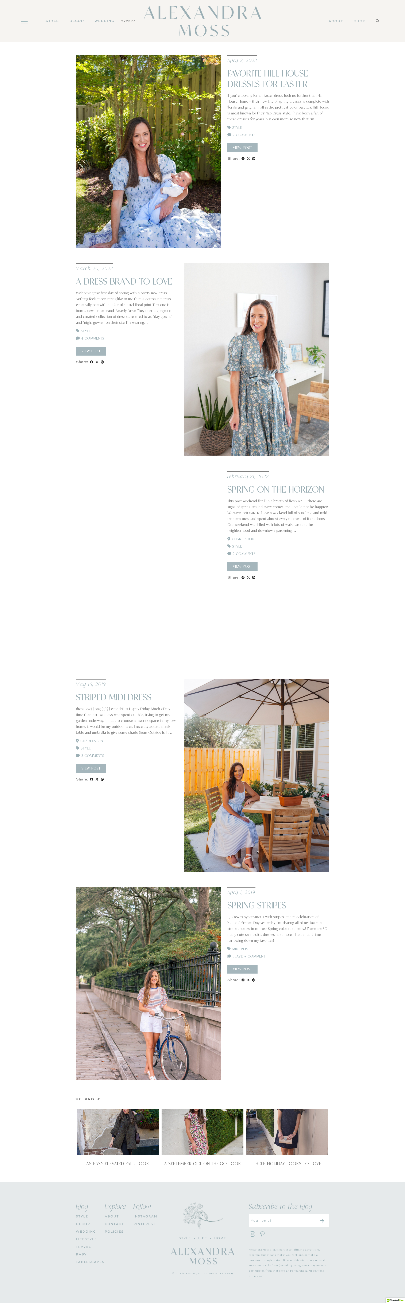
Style (52, 21)
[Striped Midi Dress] (256, 775)
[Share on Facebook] (243, 158)
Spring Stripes (256, 906)
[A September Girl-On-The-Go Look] (202, 1132)
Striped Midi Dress (113, 698)
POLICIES (114, 1231)
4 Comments (92, 338)
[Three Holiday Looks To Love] (287, 1132)
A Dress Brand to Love (124, 282)
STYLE (82, 1216)
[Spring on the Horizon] (148, 567)
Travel (83, 1247)
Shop (359, 21)
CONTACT (114, 1224)
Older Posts (89, 1099)
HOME (220, 1238)
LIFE (202, 1238)
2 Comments (243, 135)
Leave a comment (248, 956)
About (336, 21)
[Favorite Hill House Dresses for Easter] (148, 151)
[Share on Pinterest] (253, 158)
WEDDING (86, 1231)
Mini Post (241, 949)
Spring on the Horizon (275, 490)
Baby (81, 1254)
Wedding (104, 21)
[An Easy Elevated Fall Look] (118, 1132)
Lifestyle (86, 1239)
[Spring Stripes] (148, 983)
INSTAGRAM (145, 1216)
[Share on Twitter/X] (248, 158)
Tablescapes (87, 1262)
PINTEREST (145, 1224)
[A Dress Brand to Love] (256, 359)
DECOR (76, 21)
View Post (242, 148)
